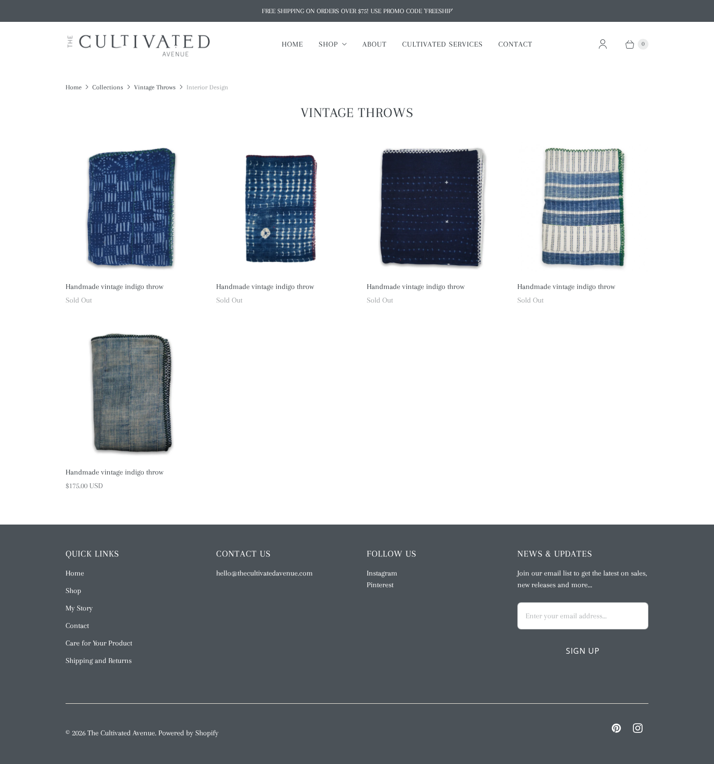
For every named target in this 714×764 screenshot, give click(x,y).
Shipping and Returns (99, 660)
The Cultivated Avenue (121, 733)
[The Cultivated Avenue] (138, 44)
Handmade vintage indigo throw (114, 286)
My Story (79, 608)
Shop (328, 44)
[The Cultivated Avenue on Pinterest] (616, 728)
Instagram (382, 573)
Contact (515, 44)
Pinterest (380, 584)
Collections (107, 87)
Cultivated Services (442, 44)
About (374, 44)
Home (292, 44)
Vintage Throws (155, 87)
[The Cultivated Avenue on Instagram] (637, 728)
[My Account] (602, 44)
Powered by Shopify (188, 733)
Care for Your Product (99, 643)
